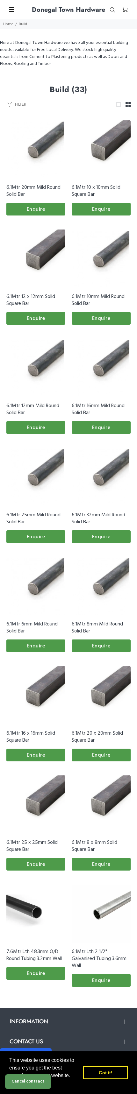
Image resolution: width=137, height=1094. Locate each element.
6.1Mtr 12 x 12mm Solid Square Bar (30, 300)
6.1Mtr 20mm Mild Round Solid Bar (33, 191)
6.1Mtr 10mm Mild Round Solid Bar (98, 300)
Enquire (36, 209)
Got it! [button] (105, 1072)
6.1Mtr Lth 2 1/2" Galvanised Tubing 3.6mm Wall (99, 959)
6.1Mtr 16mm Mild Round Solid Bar (98, 409)
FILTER (20, 104)
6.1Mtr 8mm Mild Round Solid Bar (97, 627)
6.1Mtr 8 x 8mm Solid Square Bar (94, 846)
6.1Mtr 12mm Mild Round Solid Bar (32, 409)
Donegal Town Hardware (39, 42)
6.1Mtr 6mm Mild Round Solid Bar (32, 627)
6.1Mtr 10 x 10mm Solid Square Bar (96, 191)
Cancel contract (28, 1081)
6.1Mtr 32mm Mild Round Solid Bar (98, 518)
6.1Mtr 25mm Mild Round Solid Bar (33, 518)
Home (8, 24)
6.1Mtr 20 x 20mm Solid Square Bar (97, 737)
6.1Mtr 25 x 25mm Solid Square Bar (32, 846)
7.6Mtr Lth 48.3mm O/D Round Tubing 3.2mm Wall (34, 955)
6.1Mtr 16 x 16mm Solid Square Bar (30, 737)
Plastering (60, 56)
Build (23, 24)
